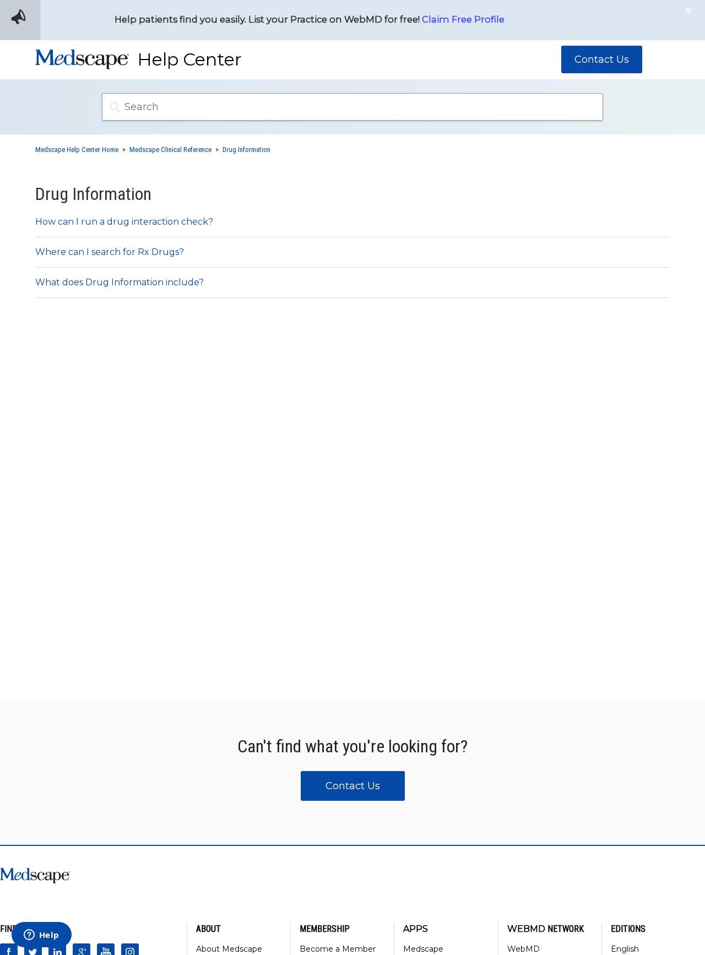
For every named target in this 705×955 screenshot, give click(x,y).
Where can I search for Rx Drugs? (109, 252)
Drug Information (246, 149)
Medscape (423, 949)
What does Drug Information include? (119, 282)
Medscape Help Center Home (76, 149)
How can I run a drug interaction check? (124, 221)
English (625, 949)
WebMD (523, 949)
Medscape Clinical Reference (170, 149)
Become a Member (338, 949)
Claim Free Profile (463, 19)
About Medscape (229, 949)
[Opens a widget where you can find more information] (41, 935)
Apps (415, 929)
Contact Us (601, 59)
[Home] (82, 63)
